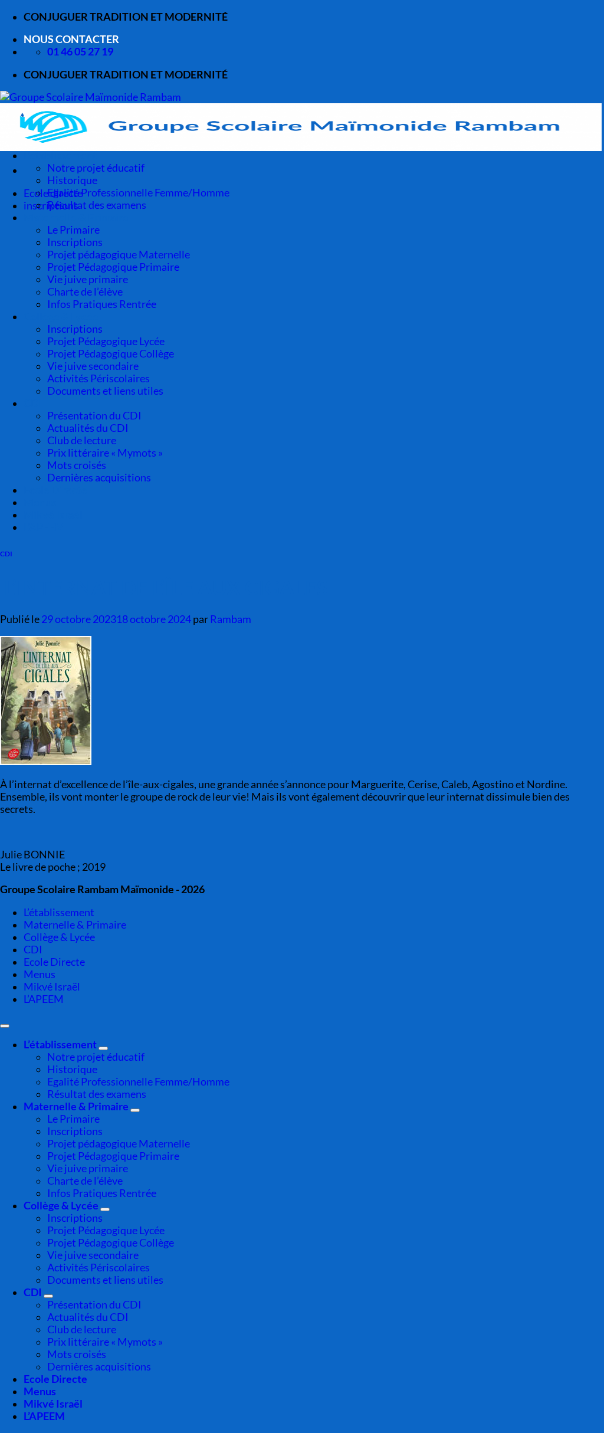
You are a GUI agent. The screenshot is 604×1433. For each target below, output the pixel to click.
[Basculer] (103, 1048)
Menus (40, 502)
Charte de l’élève (85, 292)
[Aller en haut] (4, 1026)
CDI (33, 403)
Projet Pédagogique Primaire (113, 267)
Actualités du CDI (88, 428)
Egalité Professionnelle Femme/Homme (138, 192)
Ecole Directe (55, 490)
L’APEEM (44, 527)
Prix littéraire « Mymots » (105, 453)
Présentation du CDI (94, 415)
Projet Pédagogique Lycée (106, 341)
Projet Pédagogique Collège (110, 353)
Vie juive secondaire (93, 366)
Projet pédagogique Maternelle (118, 254)
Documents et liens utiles (105, 391)
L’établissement (60, 155)
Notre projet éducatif (96, 168)
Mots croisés (76, 465)
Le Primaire (73, 230)
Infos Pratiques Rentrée (101, 304)
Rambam (230, 619)
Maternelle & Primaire (76, 217)
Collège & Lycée (61, 316)
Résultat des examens (96, 205)
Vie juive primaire (87, 279)
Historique (72, 180)
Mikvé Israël (53, 515)
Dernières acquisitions (99, 477)
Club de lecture (81, 440)
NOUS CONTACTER (71, 39)
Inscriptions (75, 242)
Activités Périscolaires (98, 378)
